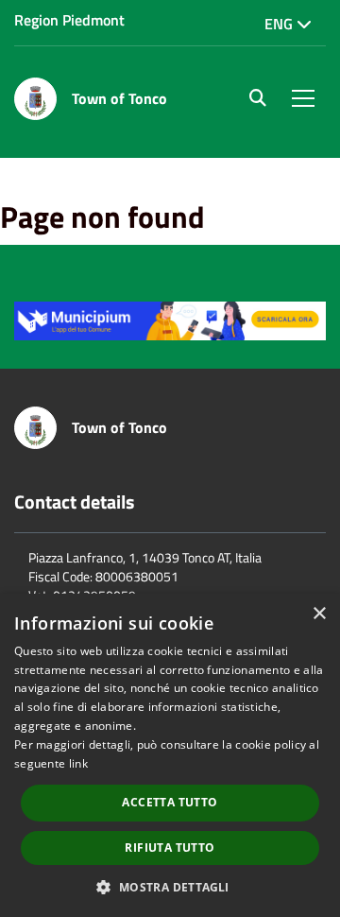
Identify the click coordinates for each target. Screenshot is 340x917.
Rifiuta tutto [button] (169, 847)
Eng (280, 23)
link (78, 763)
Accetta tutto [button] (169, 802)
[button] (169, 886)
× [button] (319, 614)
